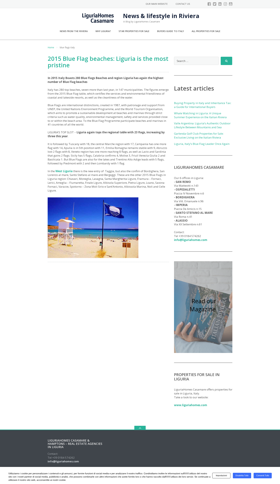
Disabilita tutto (242, 475)
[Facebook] (209, 4)
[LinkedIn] (220, 4)
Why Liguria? (103, 31)
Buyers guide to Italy (170, 31)
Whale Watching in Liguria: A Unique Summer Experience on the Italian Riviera (200, 115)
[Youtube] (230, 4)
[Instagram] (225, 4)
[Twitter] (214, 4)
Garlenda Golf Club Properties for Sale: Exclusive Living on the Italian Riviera (199, 135)
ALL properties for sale (206, 31)
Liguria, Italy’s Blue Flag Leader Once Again (201, 144)
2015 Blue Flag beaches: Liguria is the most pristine (108, 62)
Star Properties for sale (134, 31)
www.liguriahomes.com (190, 405)
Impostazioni (221, 475)
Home (51, 47)
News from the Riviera (74, 31)
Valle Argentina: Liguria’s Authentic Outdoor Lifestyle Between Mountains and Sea (202, 125)
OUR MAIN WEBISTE (157, 3)
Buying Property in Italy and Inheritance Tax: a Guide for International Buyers (202, 105)
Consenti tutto (262, 475)
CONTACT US (183, 3)
